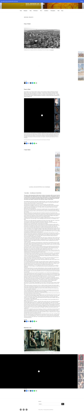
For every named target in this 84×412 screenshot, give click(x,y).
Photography (53, 10)
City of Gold (27, 24)
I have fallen (27, 150)
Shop (62, 10)
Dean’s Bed (27, 89)
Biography (25, 10)
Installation (46, 10)
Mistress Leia (27, 327)
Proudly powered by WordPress (48, 409)
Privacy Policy (40, 409)
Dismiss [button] (81, 1)
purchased (52, 49)
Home (21, 10)
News (31, 10)
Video (58, 10)
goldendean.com (35, 4)
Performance (35, 10)
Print (41, 10)
